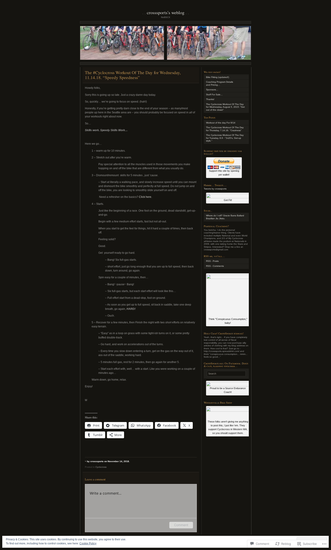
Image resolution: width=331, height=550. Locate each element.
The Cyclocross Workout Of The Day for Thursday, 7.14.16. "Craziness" (225, 129)
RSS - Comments (215, 266)
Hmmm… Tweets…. (215, 185)
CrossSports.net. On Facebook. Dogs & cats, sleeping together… (226, 364)
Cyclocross (101, 467)
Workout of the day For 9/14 (220, 122)
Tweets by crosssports (215, 188)
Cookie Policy (87, 543)
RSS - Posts (212, 261)
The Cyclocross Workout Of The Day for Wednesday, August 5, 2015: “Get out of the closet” (225, 107)
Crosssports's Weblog (165, 12)
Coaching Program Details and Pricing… (219, 83)
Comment (181, 525)
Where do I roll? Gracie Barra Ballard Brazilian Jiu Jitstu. (225, 217)
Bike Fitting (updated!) (217, 77)
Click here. (145, 197)
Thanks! (210, 99)
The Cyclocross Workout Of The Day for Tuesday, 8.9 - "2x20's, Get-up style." (225, 138)
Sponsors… (212, 89)
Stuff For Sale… (214, 94)
